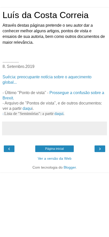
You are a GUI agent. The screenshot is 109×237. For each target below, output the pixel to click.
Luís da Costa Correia (45, 15)
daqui (59, 113)
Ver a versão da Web (54, 158)
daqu (27, 108)
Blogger (70, 167)
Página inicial (54, 149)
